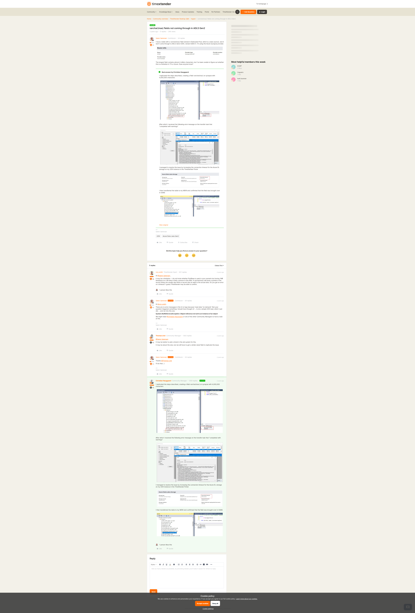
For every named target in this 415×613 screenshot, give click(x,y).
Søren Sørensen (161, 38)
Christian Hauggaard (163, 381)
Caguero (240, 72)
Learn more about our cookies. (246, 599)
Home (149, 19)
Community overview (160, 19)
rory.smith (159, 272)
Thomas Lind (160, 336)
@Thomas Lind (166, 361)
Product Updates (188, 12)
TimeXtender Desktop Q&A (179, 19)
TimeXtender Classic (230, 12)
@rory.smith (162, 304)
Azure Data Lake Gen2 (171, 236)
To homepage (261, 4)
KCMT (239, 66)
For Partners (215, 12)
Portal (207, 12)
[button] (248, 12)
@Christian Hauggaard (175, 317)
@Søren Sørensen (164, 276)
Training (199, 12)
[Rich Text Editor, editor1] (187, 577)
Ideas (177, 12)
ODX (158, 236)
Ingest (193, 19)
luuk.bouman (241, 78)
